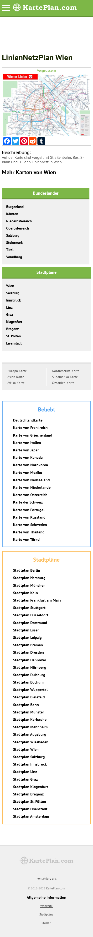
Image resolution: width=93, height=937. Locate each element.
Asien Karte (15, 377)
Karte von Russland (29, 517)
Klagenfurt (14, 321)
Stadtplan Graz (25, 779)
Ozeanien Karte (63, 383)
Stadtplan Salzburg (29, 756)
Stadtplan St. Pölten (29, 801)
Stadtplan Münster (28, 712)
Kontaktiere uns (46, 879)
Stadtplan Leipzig (27, 637)
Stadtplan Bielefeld (29, 697)
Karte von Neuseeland (31, 479)
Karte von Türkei (26, 539)
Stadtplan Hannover (29, 660)
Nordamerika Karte (65, 371)
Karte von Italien (27, 442)
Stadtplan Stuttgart (29, 607)
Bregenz (12, 329)
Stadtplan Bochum (28, 682)
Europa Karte (17, 371)
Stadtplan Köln (25, 592)
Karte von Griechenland (32, 435)
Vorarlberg (14, 257)
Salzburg (12, 235)
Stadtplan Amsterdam (31, 816)
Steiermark (14, 242)
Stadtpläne (46, 914)
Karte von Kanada (28, 457)
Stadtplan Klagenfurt (30, 786)
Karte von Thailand (29, 532)
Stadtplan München (29, 585)
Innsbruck (13, 300)
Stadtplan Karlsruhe (29, 719)
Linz (9, 307)
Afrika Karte (16, 383)
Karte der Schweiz (28, 502)
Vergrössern (46, 70)
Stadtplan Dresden (28, 652)
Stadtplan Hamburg (29, 577)
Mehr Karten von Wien (29, 172)
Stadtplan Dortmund (30, 622)
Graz (9, 314)
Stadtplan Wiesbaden (30, 742)
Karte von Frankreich (30, 427)
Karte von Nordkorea (30, 464)
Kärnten (12, 214)
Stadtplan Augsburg (29, 734)
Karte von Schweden (30, 524)
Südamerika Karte (65, 377)
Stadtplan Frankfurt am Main (37, 600)
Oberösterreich (17, 228)
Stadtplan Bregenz (28, 794)
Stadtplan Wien (26, 749)
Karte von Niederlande (32, 487)
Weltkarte (46, 906)
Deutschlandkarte (27, 420)
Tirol (9, 249)
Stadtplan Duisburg (29, 674)
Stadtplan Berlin (26, 570)
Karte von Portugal (29, 509)
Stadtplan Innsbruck (30, 764)
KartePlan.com (55, 888)
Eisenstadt (14, 343)
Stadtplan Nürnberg (29, 667)
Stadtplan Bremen (28, 644)
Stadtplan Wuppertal (30, 689)
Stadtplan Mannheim (30, 726)
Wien (10, 286)
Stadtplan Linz (25, 771)
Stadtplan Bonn (26, 704)
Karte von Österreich (30, 494)
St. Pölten (13, 336)
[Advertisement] (46, 37)
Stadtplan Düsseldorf (30, 615)
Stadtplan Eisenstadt (30, 808)
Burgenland (15, 206)
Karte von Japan (26, 450)
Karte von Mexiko (27, 472)
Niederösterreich (19, 221)
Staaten (46, 923)
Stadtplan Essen (26, 630)
